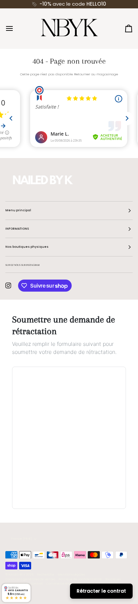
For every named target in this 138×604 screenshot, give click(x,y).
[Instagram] (8, 286)
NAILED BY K (16, 575)
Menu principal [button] (18, 210)
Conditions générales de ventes (30, 579)
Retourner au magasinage (96, 74)
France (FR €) (21, 539)
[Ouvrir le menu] (15, 28)
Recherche (45, 575)
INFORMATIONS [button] (17, 229)
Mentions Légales (71, 575)
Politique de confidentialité (80, 579)
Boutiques (113, 579)
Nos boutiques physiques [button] (27, 247)
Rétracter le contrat (101, 591)
